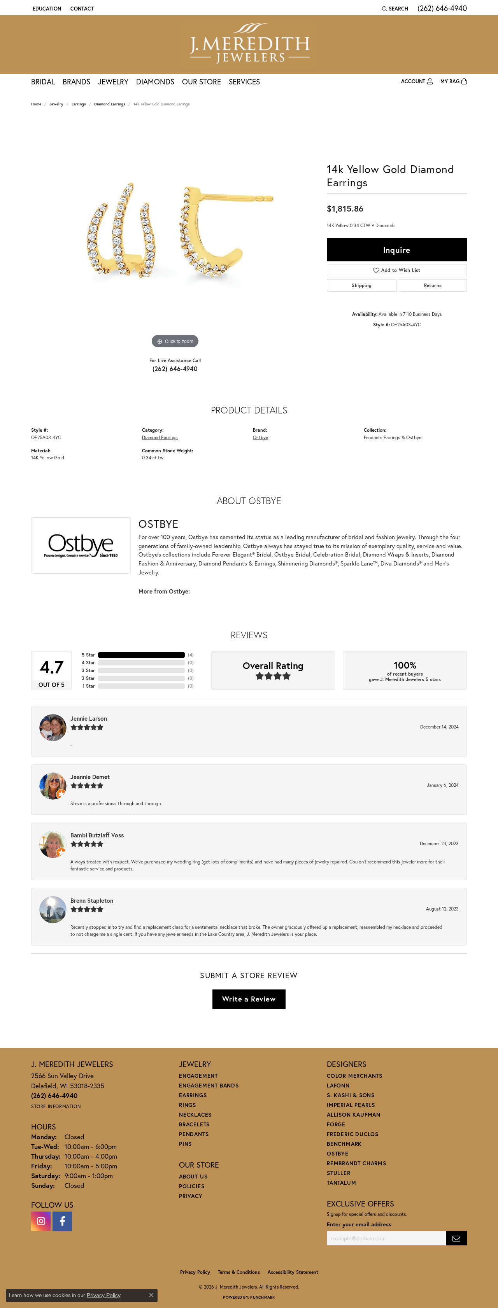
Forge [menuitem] (336, 1124)
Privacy (191, 1195)
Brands (76, 81)
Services (244, 81)
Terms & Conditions (239, 1272)
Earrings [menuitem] (193, 1095)
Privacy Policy (195, 1272)
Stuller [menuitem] (339, 1173)
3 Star (88, 670)
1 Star (88, 686)
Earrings (79, 104)
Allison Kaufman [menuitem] (354, 1114)
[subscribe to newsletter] (456, 1238)
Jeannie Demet (90, 777)
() (191, 655)
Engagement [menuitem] (198, 1075)
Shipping (362, 285)
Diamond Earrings (109, 104)
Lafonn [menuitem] (338, 1085)
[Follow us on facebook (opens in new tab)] (62, 1221)
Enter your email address (359, 1224)
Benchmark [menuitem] (344, 1143)
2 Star (88, 678)
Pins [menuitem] (185, 1143)
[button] (46, 8)
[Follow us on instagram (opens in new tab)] (41, 1221)
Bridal (43, 81)
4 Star (88, 662)
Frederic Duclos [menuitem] (353, 1134)
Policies (191, 1186)
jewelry (56, 104)
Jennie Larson (88, 718)
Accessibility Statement (293, 1272)
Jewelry (113, 81)
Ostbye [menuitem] (338, 1153)
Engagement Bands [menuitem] (209, 1085)
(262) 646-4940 (175, 368)
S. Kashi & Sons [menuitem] (351, 1095)
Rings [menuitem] (187, 1104)
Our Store (201, 81)
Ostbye (260, 437)
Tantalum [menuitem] (341, 1182)
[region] (175, 233)
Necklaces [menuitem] (195, 1114)
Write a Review (248, 998)
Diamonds (155, 81)
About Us (193, 1176)
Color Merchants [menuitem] (354, 1075)
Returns (433, 285)
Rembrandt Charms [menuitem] (356, 1163)
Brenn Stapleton (91, 900)
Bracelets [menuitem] (194, 1124)
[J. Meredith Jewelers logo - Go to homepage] (249, 44)
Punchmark (262, 1297)
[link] (81, 8)
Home (36, 104)
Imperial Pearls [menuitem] (351, 1104)
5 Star (88, 655)
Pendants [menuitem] (194, 1134)
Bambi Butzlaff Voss (97, 835)
